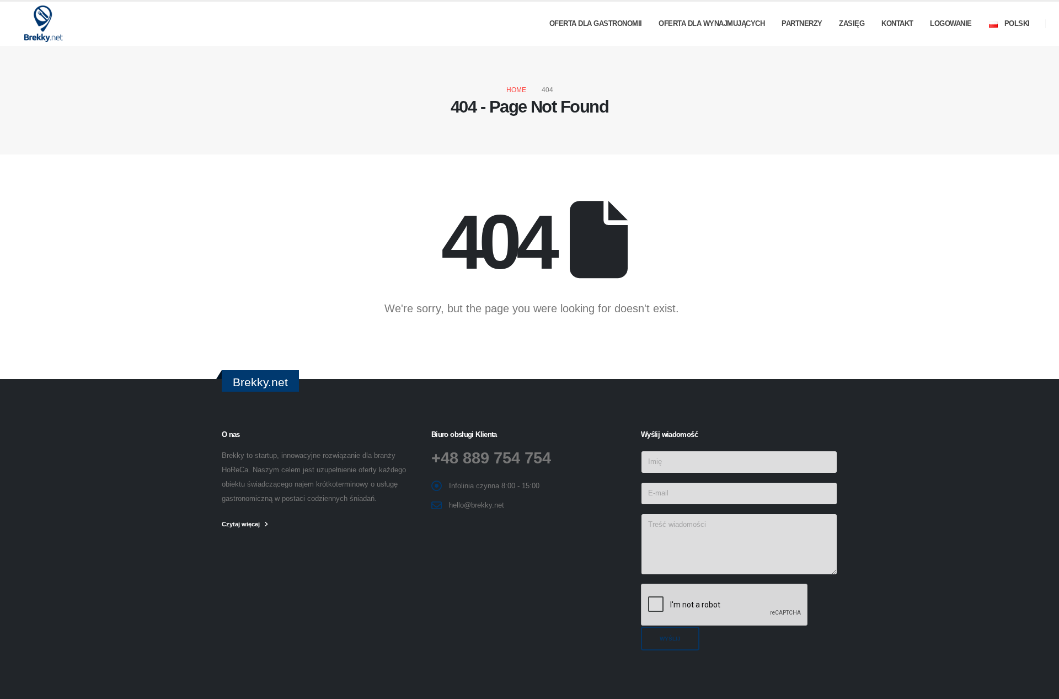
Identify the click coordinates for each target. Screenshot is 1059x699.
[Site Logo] (40, 23)
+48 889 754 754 (491, 458)
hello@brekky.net (476, 505)
